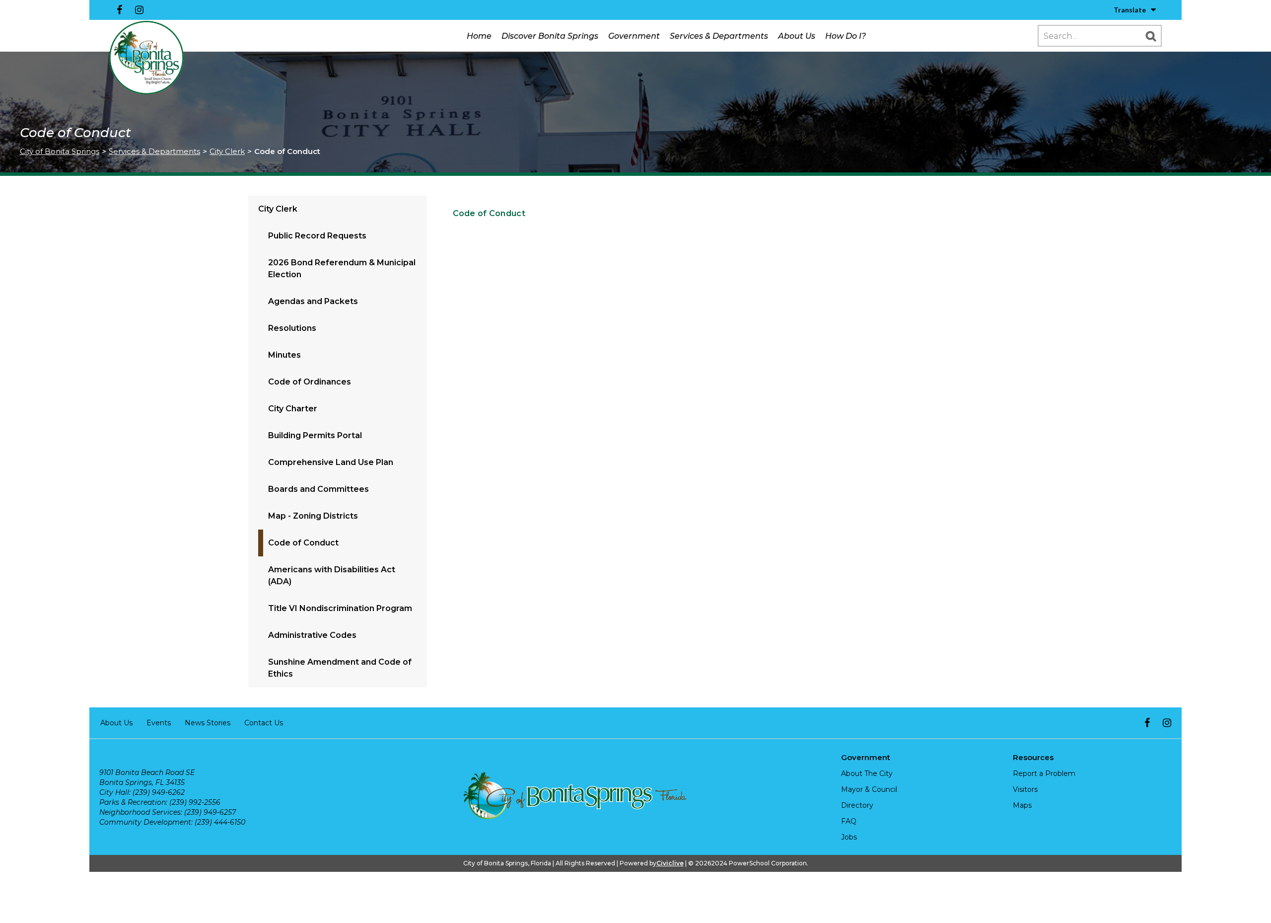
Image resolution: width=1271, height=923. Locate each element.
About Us (796, 36)
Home (479, 36)
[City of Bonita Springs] (146, 58)
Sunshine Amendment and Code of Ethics (340, 668)
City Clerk (227, 151)
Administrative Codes (312, 635)
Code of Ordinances (309, 381)
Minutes (284, 355)
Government (634, 36)
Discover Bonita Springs (549, 36)
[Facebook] (119, 9)
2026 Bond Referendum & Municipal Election (342, 268)
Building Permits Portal (315, 435)
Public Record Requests (317, 235)
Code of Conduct (303, 542)
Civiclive (670, 863)
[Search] (1151, 36)
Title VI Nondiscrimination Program (340, 608)
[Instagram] (139, 9)
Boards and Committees (318, 489)
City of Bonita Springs (59, 151)
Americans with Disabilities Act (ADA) (331, 575)
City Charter (292, 408)
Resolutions (292, 328)
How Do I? (845, 36)
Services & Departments (719, 36)
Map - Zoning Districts (313, 516)
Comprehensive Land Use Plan (330, 462)
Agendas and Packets (313, 301)
